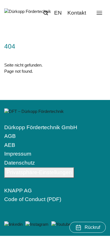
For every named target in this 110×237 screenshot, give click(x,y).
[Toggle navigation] (99, 12)
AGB (10, 136)
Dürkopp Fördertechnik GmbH (40, 127)
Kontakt (76, 13)
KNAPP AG (18, 190)
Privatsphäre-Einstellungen (39, 172)
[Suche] (46, 13)
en (58, 13)
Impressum (17, 154)
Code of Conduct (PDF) (32, 199)
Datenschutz (19, 163)
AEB (9, 145)
